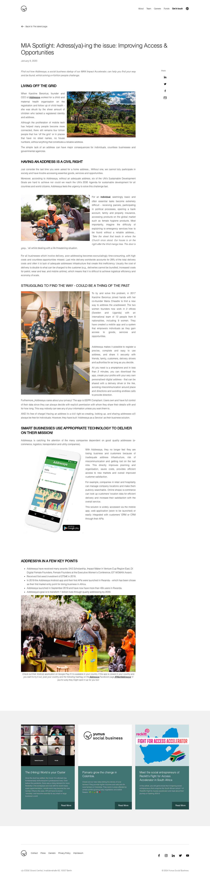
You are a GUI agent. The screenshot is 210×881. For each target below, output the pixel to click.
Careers (157, 8)
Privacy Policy (64, 853)
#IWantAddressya (122, 677)
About (141, 8)
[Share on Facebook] (165, 91)
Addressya (34, 97)
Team (148, 8)
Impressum (78, 853)
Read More (66, 806)
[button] (187, 8)
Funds (166, 8)
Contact (34, 853)
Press (43, 853)
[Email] (165, 97)
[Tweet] (165, 84)
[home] (24, 8)
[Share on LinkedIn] (165, 77)
